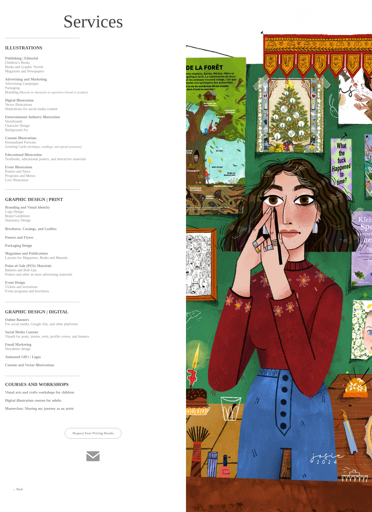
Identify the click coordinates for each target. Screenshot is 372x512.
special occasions (70, 147)
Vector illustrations (18, 105)
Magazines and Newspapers (24, 71)
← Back (18, 489)
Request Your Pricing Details (93, 433)
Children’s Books (17, 63)
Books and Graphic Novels (24, 67)
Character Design (17, 126)
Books (44, 258)
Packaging (12, 88)
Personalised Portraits (20, 142)
